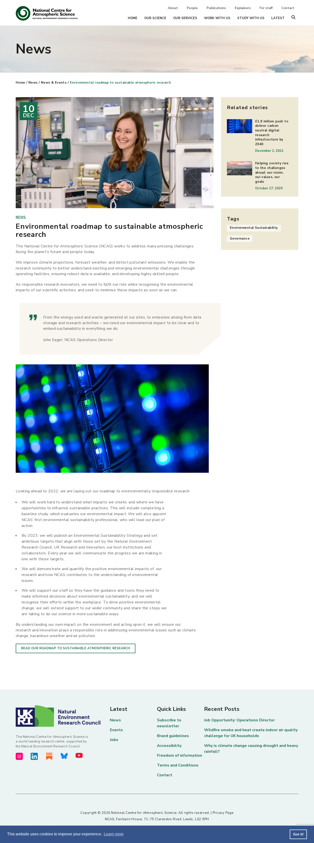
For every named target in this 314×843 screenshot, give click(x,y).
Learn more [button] (114, 834)
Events (116, 730)
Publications (216, 8)
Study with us (250, 18)
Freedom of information (179, 755)
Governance (239, 238)
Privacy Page (223, 813)
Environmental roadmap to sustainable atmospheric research (120, 82)
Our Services (185, 18)
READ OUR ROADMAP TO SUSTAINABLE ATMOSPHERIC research (75, 648)
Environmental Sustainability (254, 228)
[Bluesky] (64, 756)
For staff (266, 8)
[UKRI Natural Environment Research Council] (63, 716)
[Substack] (49, 756)
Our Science (155, 18)
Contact (287, 8)
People (192, 8)
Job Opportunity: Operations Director (239, 720)
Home (132, 18)
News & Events (53, 82)
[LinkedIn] (34, 756)
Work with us (217, 18)
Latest (278, 18)
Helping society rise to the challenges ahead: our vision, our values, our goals (271, 172)
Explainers (243, 8)
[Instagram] (19, 756)
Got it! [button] (298, 834)
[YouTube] (79, 755)
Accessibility (169, 745)
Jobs (114, 739)
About (173, 8)
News (33, 82)
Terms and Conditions (177, 765)
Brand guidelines (173, 736)
